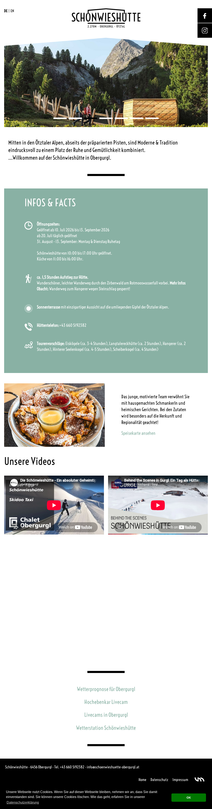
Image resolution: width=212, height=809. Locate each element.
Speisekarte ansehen (138, 433)
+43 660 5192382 (72, 325)
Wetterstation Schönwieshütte (106, 727)
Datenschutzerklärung (23, 802)
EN (12, 11)
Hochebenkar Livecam (106, 701)
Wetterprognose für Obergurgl (106, 689)
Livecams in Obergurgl (106, 714)
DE (5, 11)
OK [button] (189, 797)
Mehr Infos (178, 282)
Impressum (180, 779)
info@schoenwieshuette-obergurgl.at (113, 767)
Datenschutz (159, 779)
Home (142, 779)
